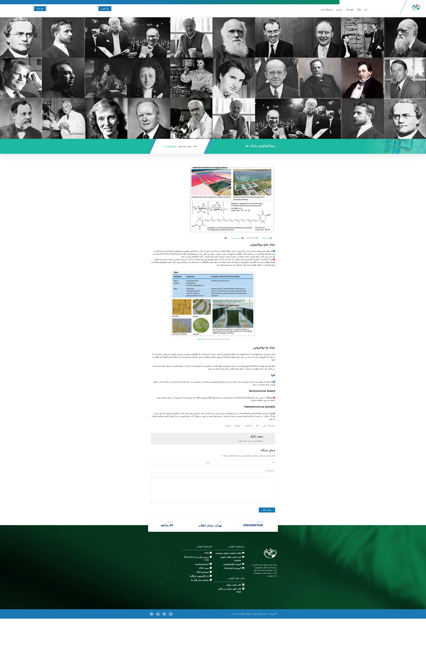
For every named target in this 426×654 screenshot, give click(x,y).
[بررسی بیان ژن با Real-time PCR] (211, 557)
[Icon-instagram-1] (170, 614)
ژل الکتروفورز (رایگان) (199, 576)
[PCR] (211, 553)
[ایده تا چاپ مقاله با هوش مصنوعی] (243, 557)
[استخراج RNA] (211, 572)
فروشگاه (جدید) (327, 9)
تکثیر (264, 426)
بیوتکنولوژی (200, 339)
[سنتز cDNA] (211, 568)
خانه (365, 9)
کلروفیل (238, 426)
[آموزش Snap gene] (243, 568)
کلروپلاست (248, 426)
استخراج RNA (203, 572)
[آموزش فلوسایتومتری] (243, 564)
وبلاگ (359, 9)
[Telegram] (151, 614)
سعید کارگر (265, 238)
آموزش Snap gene (232, 568)
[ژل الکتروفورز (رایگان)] (211, 576)
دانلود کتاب (350, 9)
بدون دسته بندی (236, 238)
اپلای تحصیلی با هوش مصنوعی (228, 553)
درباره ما (339, 9)
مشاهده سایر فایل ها (200, 580)
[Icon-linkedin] (158, 614)
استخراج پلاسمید (202, 564)
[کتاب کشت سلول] (243, 585)
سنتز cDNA (204, 568)
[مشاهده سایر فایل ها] (211, 580)
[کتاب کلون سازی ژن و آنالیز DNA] (243, 589)
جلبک (257, 426)
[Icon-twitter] (164, 614)
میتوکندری (228, 426)
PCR (207, 553)
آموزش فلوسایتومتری (232, 564)
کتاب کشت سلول (233, 585)
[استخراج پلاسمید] (211, 564)
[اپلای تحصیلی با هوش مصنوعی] (243, 553)
